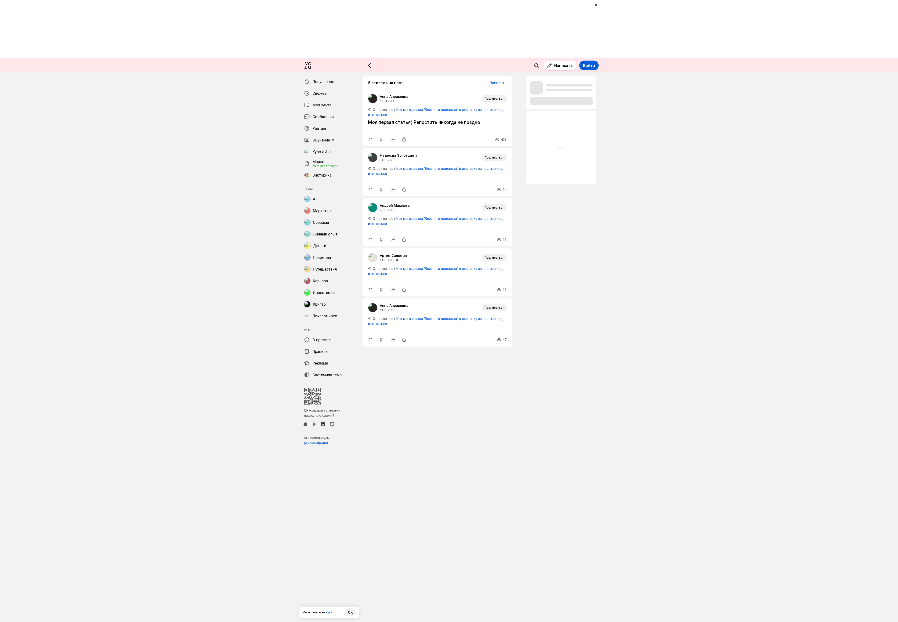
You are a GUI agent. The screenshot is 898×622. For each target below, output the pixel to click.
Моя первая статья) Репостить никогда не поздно (424, 122)
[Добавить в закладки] (381, 139)
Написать (563, 65)
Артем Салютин (393, 255)
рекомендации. (316, 443)
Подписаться (494, 98)
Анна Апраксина (394, 96)
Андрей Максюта (395, 205)
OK (350, 612)
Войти (589, 65)
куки (329, 612)
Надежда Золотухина (398, 155)
